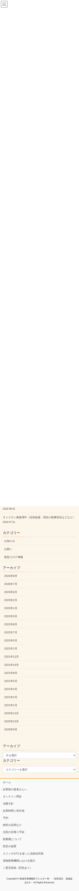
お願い (8, 549)
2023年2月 (10, 600)
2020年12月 (11, 713)
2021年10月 (11, 664)
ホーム (7, 782)
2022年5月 (10, 640)
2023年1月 (10, 608)
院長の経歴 (9, 846)
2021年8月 (10, 672)
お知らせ (9, 540)
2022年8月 (10, 624)
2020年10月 (11, 721)
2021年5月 (10, 681)
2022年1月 (10, 648)
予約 (5, 817)
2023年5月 (10, 592)
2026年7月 (10, 583)
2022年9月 (10, 616)
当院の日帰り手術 (13, 832)
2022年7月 (10, 632)
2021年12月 (11, 656)
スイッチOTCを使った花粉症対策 (23, 853)
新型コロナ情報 (13, 557)
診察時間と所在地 (13, 810)
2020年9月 (10, 729)
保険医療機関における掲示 (19, 860)
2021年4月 (10, 689)
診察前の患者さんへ (15, 789)
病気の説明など (12, 824)
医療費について (12, 839)
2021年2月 (10, 697)
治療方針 (8, 803)
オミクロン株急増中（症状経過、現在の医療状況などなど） (39, 517)
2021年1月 (10, 705)
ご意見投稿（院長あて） (17, 867)
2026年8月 (10, 575)
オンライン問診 (12, 796)
